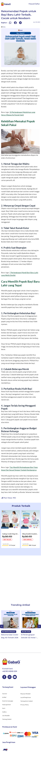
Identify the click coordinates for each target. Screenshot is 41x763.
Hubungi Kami (6, 704)
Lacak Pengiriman (25, 697)
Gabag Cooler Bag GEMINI (11, 534)
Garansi (4, 693)
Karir (3, 708)
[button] (10, 22)
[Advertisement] (20, 577)
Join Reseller (6, 715)
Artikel (4, 697)
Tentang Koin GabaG (26, 701)
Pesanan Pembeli (25, 694)
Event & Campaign (7, 701)
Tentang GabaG (6, 719)
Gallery (4, 712)
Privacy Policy (24, 705)
